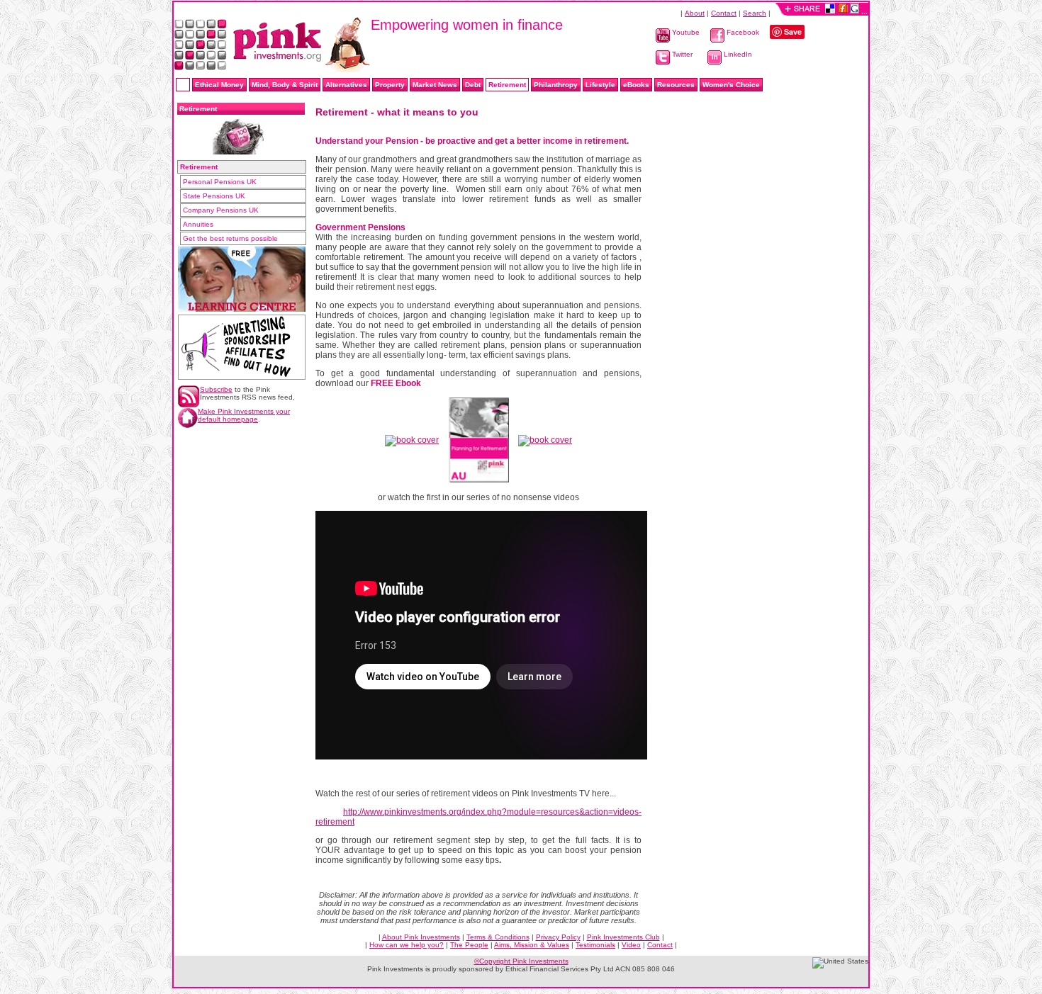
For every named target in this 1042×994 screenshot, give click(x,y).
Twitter (681, 54)
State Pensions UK (214, 196)
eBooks (636, 85)
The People (469, 945)
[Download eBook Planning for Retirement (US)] (545, 438)
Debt (473, 85)
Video (631, 945)
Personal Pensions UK (220, 182)
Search (754, 13)
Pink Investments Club (623, 937)
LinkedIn (737, 54)
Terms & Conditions (498, 937)
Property (390, 85)
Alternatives (346, 85)
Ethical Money (219, 85)
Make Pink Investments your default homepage (244, 415)
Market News (435, 85)
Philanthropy (556, 85)
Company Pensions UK (221, 210)
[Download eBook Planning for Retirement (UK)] (411, 438)
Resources (676, 85)
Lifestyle (600, 85)
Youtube (685, 32)
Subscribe (216, 389)
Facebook (741, 32)
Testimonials (595, 945)
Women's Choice (731, 85)
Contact (723, 13)
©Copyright (521, 961)
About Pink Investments (421, 937)
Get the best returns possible (230, 238)
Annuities (198, 224)
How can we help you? (406, 945)
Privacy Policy (558, 937)
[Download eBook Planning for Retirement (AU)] (478, 438)
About (695, 13)
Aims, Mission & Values (531, 945)
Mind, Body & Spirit (285, 85)
